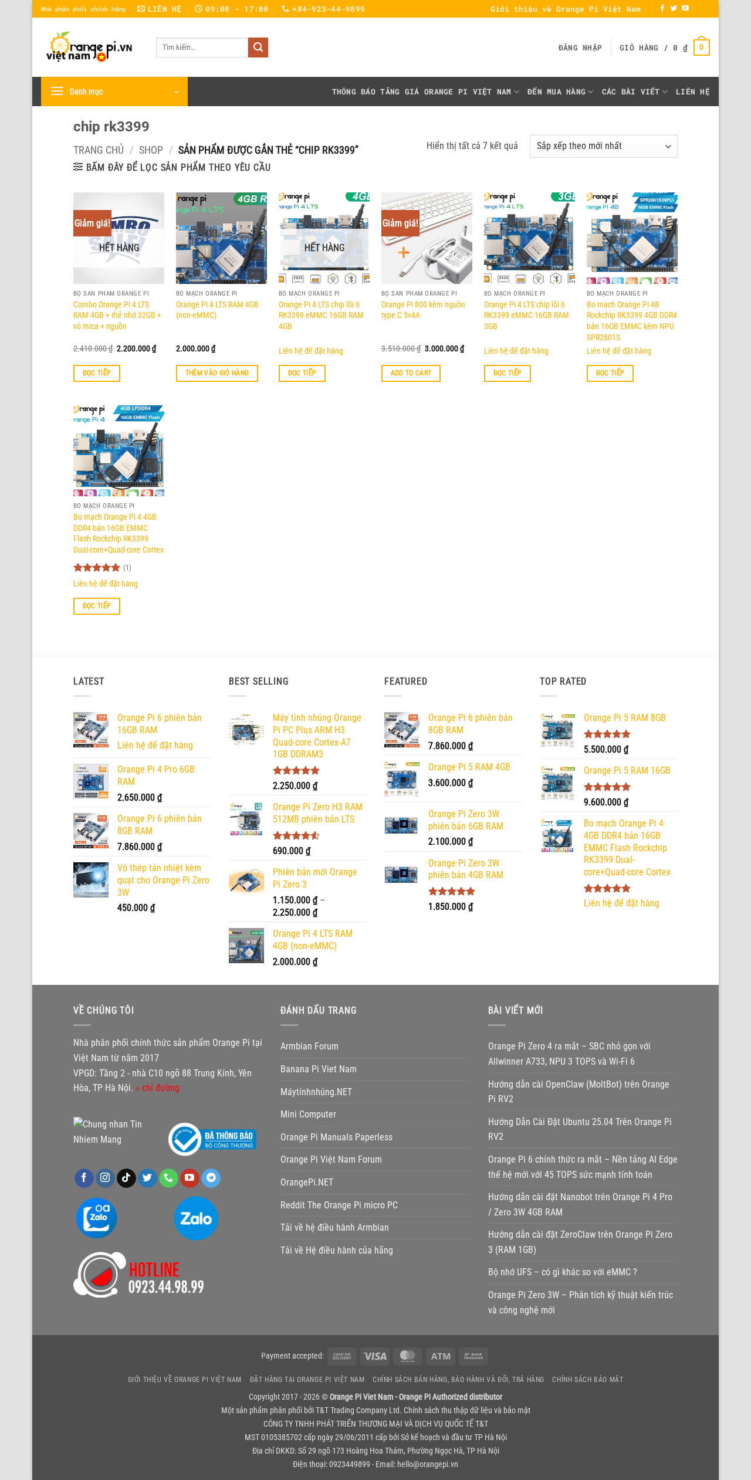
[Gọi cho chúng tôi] (168, 1178)
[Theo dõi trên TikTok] (126, 1178)
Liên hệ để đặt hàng (311, 351)
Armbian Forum (309, 1046)
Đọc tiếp (97, 373)
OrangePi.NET (306, 1182)
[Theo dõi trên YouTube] (685, 9)
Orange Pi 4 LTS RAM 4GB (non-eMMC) (217, 310)
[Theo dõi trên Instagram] (105, 1178)
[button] (580, 47)
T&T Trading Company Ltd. (359, 1410)
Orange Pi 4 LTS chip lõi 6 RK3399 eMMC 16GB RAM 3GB (526, 315)
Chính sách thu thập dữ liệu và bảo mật (467, 1410)
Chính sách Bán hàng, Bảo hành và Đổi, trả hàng (458, 1380)
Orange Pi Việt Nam (468, 91)
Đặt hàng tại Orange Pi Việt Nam (307, 1380)
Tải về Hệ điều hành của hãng (336, 1250)
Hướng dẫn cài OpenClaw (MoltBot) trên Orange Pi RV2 (578, 1092)
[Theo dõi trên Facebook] (662, 9)
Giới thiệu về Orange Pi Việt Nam (565, 8)
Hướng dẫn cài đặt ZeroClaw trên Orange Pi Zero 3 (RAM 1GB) (580, 1242)
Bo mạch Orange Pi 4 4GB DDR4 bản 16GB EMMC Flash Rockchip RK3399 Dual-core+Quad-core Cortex (118, 533)
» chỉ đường (158, 1087)
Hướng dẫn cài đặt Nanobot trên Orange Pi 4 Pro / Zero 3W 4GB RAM (580, 1204)
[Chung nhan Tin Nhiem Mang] (117, 1131)
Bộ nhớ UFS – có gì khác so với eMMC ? (562, 1272)
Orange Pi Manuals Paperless (336, 1137)
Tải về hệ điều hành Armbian (334, 1227)
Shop (151, 150)
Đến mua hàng (556, 91)
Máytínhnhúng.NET (316, 1092)
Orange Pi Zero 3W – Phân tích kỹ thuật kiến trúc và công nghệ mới (580, 1302)
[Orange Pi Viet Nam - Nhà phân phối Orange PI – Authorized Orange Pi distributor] (89, 47)
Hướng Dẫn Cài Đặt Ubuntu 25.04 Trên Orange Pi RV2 (580, 1129)
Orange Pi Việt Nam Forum (331, 1159)
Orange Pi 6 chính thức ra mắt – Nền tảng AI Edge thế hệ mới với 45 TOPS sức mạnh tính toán (583, 1167)
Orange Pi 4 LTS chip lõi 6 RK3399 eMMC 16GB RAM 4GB (321, 315)
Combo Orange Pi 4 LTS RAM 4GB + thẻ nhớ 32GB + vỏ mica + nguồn (117, 315)
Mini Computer (308, 1114)
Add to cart (411, 373)
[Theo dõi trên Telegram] (211, 1178)
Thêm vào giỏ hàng (217, 373)
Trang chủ (98, 150)
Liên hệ (693, 91)
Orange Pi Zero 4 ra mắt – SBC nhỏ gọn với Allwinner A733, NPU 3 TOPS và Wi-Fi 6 (569, 1054)
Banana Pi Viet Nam (318, 1069)
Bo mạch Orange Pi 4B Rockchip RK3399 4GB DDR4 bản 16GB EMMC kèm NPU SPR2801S (632, 321)
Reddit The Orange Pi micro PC (339, 1205)
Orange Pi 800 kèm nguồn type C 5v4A (423, 310)
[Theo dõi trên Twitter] (673, 9)
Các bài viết (631, 91)
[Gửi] (258, 47)
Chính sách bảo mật (587, 1380)
